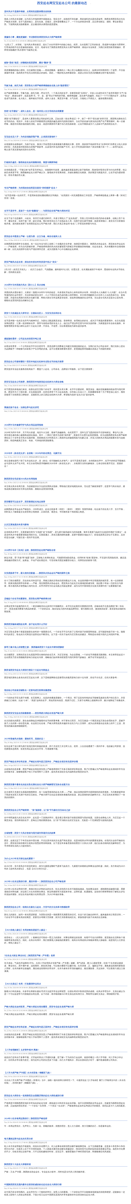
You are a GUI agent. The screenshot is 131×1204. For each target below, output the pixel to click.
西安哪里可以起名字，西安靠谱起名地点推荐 (24, 502)
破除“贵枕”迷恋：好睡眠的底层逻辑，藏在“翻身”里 (27, 63)
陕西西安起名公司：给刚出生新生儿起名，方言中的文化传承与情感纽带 (37, 907)
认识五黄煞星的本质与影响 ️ (16, 524)
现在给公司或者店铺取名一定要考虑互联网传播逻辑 (27, 690)
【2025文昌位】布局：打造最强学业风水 (22, 984)
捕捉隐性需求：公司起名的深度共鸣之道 (22, 339)
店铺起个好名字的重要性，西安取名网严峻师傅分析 (27, 599)
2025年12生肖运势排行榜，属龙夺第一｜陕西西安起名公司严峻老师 (35, 881)
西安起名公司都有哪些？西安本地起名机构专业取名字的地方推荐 (34, 361)
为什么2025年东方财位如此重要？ (19, 858)
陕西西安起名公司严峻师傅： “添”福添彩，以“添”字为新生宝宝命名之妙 (37, 810)
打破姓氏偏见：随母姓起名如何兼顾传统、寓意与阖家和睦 (30, 162)
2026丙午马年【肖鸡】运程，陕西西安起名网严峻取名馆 (29, 550)
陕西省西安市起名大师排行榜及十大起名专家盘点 (26, 670)
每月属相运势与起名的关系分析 (18, 1139)
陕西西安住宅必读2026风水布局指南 (20, 479)
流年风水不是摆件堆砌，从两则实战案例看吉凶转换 (27, 11)
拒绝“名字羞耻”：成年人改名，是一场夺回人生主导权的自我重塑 (34, 111)
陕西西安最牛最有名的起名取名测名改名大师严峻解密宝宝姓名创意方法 (37, 784)
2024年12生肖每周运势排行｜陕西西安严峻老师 (25, 1118)
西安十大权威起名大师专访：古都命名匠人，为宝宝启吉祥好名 (33, 313)
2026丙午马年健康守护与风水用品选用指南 (23, 425)
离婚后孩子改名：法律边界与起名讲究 (21, 407)
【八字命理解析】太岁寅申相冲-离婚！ (22, 1050)
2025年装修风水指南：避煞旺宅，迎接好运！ (24, 739)
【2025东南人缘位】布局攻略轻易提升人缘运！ (25, 930)
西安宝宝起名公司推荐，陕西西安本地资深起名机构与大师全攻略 (34, 382)
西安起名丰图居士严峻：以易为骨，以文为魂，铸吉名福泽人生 (33, 236)
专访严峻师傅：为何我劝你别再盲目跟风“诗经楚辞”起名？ (30, 188)
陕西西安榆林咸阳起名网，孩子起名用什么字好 (25, 624)
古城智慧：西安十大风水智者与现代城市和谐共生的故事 (29, 833)
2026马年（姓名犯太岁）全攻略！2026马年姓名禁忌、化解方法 (33, 453)
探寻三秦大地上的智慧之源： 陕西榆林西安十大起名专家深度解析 (34, 647)
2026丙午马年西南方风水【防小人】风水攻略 (24, 285)
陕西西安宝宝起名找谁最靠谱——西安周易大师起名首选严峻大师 (34, 713)
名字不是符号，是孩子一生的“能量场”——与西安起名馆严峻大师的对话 (37, 211)
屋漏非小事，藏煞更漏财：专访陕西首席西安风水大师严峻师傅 (33, 37)
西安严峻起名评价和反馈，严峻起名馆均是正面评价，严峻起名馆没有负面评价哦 (41, 761)
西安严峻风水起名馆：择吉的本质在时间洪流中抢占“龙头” (30, 262)
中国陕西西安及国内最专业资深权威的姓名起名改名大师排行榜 (33, 1184)
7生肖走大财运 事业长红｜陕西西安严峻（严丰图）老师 (29, 955)
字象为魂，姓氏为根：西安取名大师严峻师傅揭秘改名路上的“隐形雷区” (37, 85)
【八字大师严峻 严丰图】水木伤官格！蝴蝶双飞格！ (28, 1073)
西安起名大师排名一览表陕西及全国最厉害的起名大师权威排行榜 (34, 1095)
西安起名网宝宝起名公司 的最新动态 (62, 3)
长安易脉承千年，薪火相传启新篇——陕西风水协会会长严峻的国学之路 (37, 573)
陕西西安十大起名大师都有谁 (17, 1164)
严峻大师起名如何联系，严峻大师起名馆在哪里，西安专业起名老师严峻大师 (39, 1007)
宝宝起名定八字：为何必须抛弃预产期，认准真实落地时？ (30, 137)
